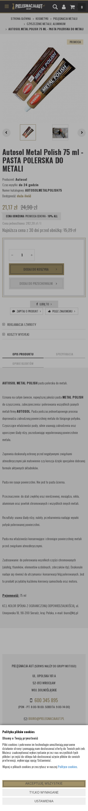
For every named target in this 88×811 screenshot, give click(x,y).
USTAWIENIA (44, 801)
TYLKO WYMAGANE (44, 792)
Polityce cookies (67, 766)
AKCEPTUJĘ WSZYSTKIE (44, 783)
